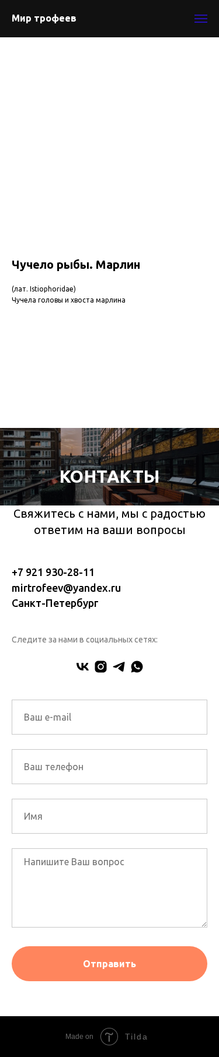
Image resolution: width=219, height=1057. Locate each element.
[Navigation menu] (200, 19)
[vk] (82, 666)
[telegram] (119, 666)
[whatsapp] (137, 666)
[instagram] (100, 666)
